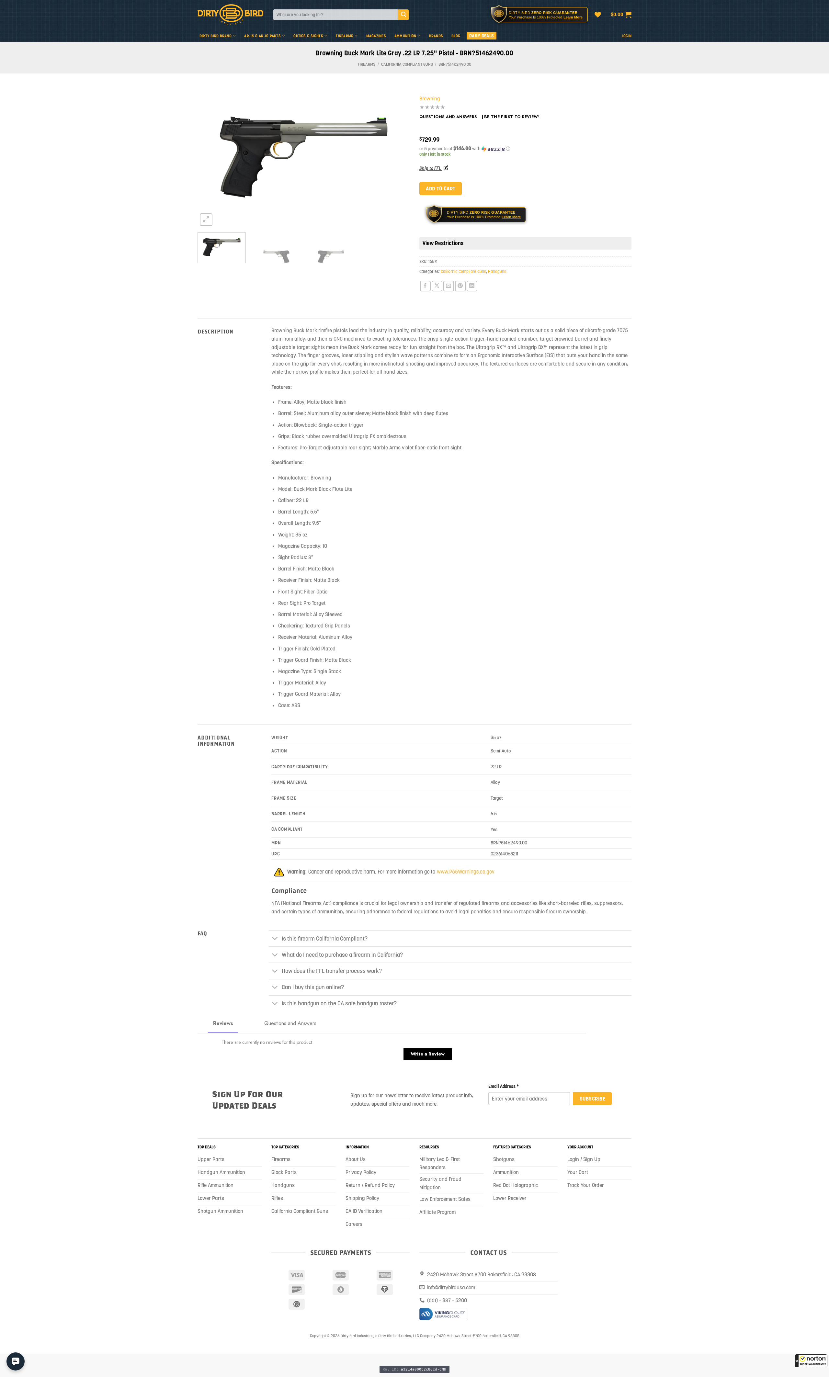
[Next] (397, 157)
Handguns (497, 271)
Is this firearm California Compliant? (325, 938)
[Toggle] (275, 939)
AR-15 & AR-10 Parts (262, 35)
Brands (436, 35)
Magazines (376, 35)
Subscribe (592, 1098)
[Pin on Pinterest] (460, 286)
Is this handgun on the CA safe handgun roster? (339, 1003)
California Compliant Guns (407, 64)
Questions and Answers (448, 117)
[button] (811, 1360)
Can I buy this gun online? (313, 987)
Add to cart (440, 188)
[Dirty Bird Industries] (230, 14)
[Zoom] (206, 219)
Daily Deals (481, 36)
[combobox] (335, 14)
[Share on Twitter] (437, 286)
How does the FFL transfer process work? (332, 971)
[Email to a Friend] (448, 286)
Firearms (344, 35)
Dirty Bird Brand (215, 35)
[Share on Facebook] (425, 286)
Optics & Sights (308, 35)
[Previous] (210, 157)
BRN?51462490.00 (454, 64)
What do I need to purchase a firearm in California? (342, 954)
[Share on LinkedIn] (472, 286)
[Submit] (403, 14)
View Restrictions (443, 243)
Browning (429, 98)
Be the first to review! (511, 117)
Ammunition (405, 35)
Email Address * (503, 1086)
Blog (455, 35)
